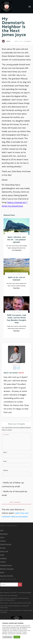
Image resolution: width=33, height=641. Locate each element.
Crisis (2, 537)
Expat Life (4, 551)
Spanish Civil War (6, 576)
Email (5, 461)
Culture (3, 541)
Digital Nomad (5, 544)
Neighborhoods (6, 565)
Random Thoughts (7, 569)
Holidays (3, 558)
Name (5, 452)
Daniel (21, 373)
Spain (2, 572)
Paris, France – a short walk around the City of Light (15, 603)
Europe (2, 548)
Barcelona (4, 534)
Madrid (2, 562)
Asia (1, 530)
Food (2, 555)
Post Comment (15, 502)
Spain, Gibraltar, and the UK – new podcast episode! (16, 239)
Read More (18, 250)
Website (5, 470)
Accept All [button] (17, 637)
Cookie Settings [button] (7, 637)
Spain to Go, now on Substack (9, 595)
